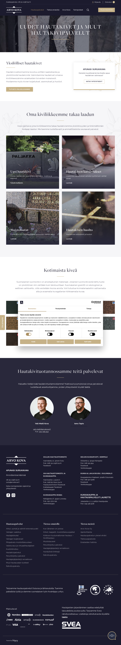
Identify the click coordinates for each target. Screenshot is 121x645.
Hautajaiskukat (12, 535)
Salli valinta (60, 341)
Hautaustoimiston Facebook (54, 485)
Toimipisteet (78, 10)
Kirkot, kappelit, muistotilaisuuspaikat (59, 532)
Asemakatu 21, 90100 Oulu (53, 461)
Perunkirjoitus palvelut (15, 556)
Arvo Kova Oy (86, 529)
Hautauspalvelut (37, 10)
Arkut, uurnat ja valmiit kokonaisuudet (22, 529)
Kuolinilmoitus (12, 549)
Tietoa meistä (88, 523)
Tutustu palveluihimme (19, 89)
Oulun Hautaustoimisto (55, 457)
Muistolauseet (49, 541)
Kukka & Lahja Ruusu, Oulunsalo (96, 473)
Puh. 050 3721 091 (50, 501)
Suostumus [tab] (32, 308)
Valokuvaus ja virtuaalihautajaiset (20, 546)
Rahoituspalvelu (13, 566)
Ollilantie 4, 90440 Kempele (91, 461)
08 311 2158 (22, 2)
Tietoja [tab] (88, 308)
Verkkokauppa (86, 468)
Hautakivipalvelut (13, 552)
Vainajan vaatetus (13, 532)
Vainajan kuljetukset (14, 539)
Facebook (47, 466)
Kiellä (33, 341)
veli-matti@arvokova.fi (42, 429)
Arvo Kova (66, 10)
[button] (2, 322)
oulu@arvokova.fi (12, 482)
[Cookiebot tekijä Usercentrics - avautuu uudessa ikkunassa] (92, 302)
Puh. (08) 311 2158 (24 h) (52, 463)
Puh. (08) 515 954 (87, 463)
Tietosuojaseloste (88, 539)
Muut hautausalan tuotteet (17, 563)
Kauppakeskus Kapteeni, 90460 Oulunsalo (97, 477)
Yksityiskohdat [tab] (60, 308)
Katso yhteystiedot (94, 81)
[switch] (50, 334)
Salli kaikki (87, 341)
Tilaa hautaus (106, 10)
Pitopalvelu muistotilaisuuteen (19, 542)
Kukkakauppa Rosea (52, 495)
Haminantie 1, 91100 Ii (51, 480)
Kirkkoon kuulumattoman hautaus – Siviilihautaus (58, 536)
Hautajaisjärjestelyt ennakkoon (19, 559)
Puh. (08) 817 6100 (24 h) (52, 482)
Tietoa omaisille (53, 10)
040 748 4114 (44, 432)
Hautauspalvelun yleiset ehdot (93, 535)
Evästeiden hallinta (89, 542)
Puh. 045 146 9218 (87, 504)
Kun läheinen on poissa (53, 529)
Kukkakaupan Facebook (52, 487)
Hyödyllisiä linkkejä (51, 552)
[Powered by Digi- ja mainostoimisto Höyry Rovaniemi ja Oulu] (12, 640)
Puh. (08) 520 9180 (88, 480)
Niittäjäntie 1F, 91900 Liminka (54, 499)
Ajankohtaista (86, 532)
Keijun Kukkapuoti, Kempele (94, 457)
